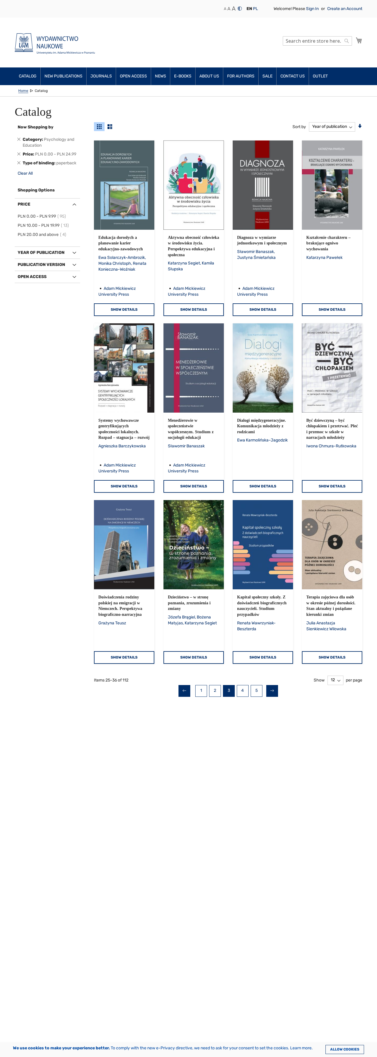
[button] (249, 9)
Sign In (313, 8)
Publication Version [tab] (41, 264)
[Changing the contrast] (240, 8)
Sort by (299, 126)
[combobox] (317, 41)
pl (255, 8)
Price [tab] (24, 204)
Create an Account (344, 8)
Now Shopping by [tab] (35, 127)
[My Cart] (359, 40)
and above (43, 234)
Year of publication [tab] (41, 252)
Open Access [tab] (32, 276)
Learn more (301, 1048)
